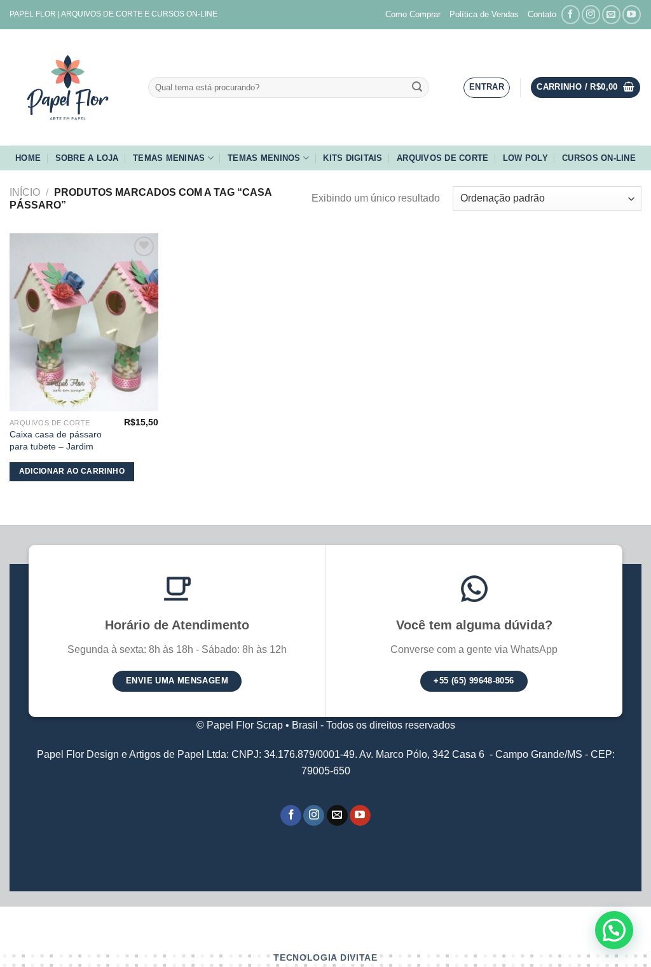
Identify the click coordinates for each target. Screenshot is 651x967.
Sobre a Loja (87, 158)
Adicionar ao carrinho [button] (72, 471)
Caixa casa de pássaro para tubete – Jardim (56, 440)
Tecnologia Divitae (325, 958)
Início (25, 192)
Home (28, 158)
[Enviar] (417, 88)
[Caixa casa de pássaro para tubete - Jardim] (84, 322)
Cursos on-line (599, 158)
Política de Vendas (484, 14)
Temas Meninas (169, 158)
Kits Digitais (352, 158)
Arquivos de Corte (442, 158)
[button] (614, 930)
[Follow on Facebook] (570, 14)
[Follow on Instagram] (591, 14)
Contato (542, 14)
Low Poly (525, 158)
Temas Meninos (264, 158)
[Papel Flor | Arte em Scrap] (69, 87)
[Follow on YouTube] (631, 14)
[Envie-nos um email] (611, 14)
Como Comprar (413, 14)
